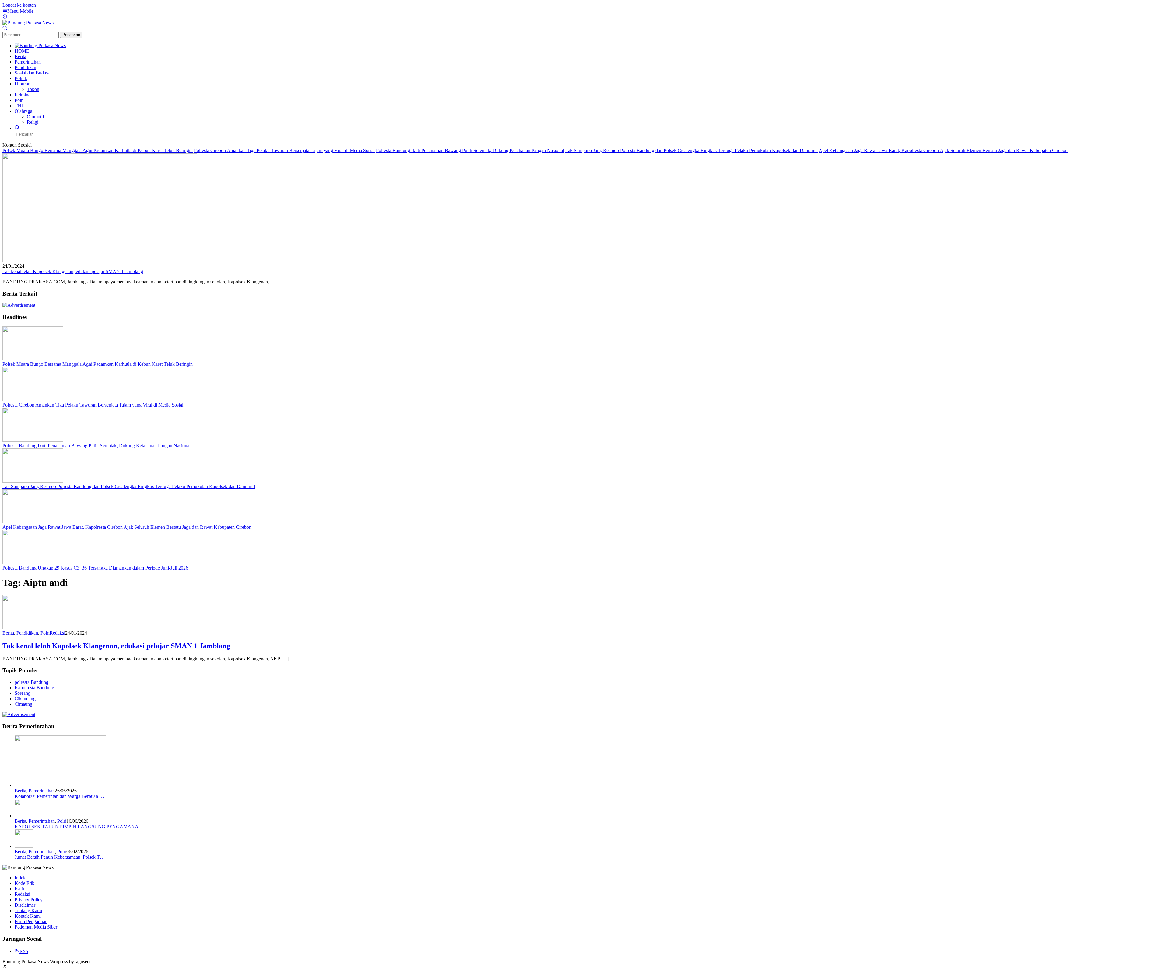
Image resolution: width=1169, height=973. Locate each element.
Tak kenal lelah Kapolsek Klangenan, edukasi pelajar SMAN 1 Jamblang (72, 271)
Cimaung (23, 704)
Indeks (21, 877)
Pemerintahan (42, 790)
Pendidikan (27, 632)
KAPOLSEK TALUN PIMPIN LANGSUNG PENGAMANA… (79, 826)
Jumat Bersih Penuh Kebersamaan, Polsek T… (60, 857)
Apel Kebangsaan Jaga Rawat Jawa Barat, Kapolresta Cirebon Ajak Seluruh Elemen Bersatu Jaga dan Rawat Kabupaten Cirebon (943, 150)
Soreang (22, 693)
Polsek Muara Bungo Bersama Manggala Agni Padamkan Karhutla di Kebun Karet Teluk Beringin (97, 150)
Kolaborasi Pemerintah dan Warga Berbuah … (59, 796)
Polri (45, 632)
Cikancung (25, 698)
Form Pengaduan (31, 921)
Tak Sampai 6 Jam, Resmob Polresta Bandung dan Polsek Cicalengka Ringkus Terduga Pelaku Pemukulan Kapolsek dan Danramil (691, 150)
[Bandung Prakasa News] (28, 22)
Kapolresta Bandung (34, 687)
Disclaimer (25, 905)
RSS (23, 951)
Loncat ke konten (19, 5)
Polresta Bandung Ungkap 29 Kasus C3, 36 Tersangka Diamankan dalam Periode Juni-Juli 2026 (95, 567)
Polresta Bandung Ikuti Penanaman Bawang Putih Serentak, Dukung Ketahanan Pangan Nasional (470, 150)
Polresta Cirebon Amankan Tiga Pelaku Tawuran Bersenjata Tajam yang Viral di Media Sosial (284, 150)
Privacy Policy (29, 899)
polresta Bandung (31, 682)
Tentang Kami (28, 910)
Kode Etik (24, 883)
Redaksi (22, 894)
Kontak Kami (28, 916)
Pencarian (71, 35)
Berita (8, 632)
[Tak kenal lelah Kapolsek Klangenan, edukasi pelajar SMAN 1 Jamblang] (99, 260)
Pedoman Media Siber (36, 927)
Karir (20, 888)
